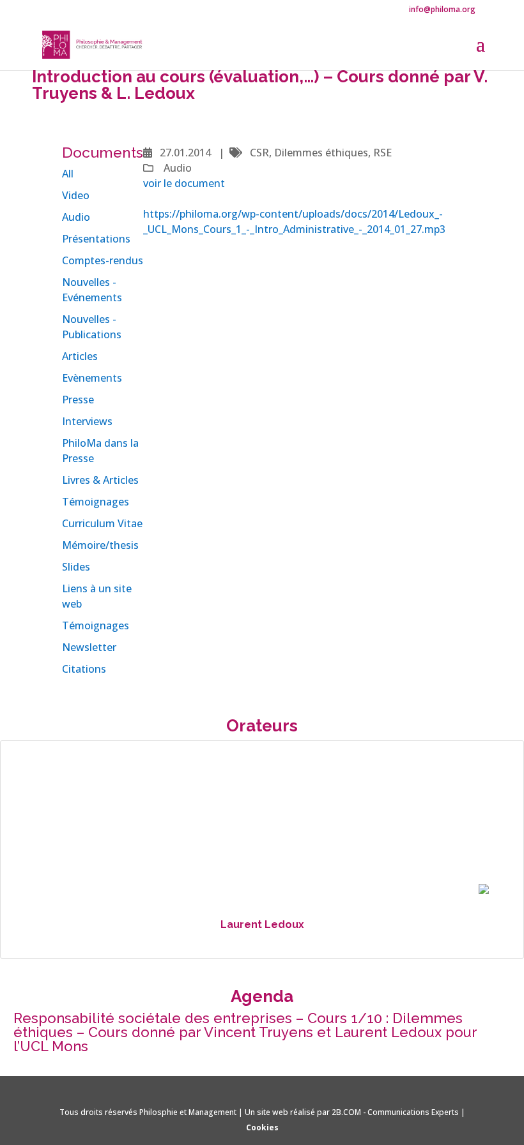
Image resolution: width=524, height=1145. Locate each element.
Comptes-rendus (102, 260)
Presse (78, 400)
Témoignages (95, 502)
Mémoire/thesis (100, 545)
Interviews (87, 421)
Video (75, 195)
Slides (76, 567)
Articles (80, 356)
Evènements (92, 378)
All (67, 174)
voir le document (184, 183)
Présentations (96, 239)
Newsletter (89, 647)
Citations (84, 669)
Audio (76, 217)
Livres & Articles (100, 480)
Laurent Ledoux (262, 924)
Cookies (262, 1127)
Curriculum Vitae (102, 523)
